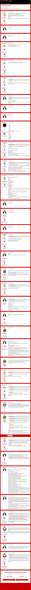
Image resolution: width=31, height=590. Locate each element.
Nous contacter (17, 587)
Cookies (21, 587)
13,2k (4, 533)
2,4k (4, 276)
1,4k (4, 321)
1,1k (4, 51)
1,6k (4, 19)
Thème (13, 587)
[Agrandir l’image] (8, 16)
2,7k (4, 347)
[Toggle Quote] (9, 79)
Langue (10, 587)
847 (4, 217)
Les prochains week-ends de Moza (12, 240)
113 (4, 410)
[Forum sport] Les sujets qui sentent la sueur (13, 8)
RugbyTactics (10, 309)
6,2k (4, 243)
